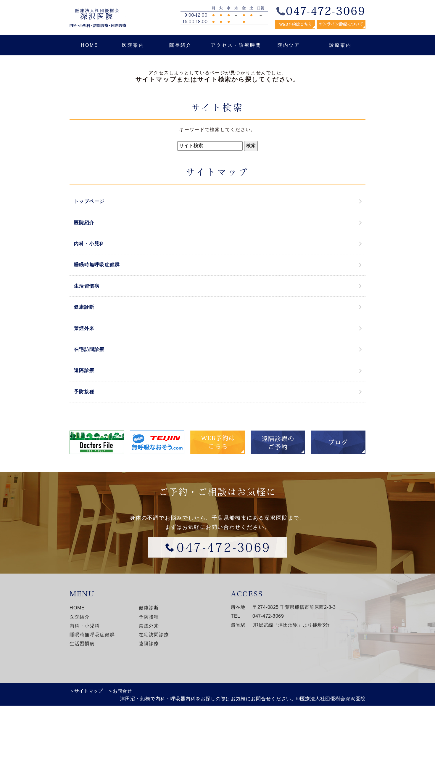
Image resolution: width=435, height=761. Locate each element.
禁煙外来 (84, 328)
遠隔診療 (84, 370)
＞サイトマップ (86, 690)
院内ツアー (292, 45)
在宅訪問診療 (89, 349)
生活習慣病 (86, 285)
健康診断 (84, 306)
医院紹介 (84, 222)
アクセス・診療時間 (236, 45)
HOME (90, 45)
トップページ (89, 201)
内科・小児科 (89, 243)
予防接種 (84, 391)
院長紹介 (180, 45)
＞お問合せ (120, 690)
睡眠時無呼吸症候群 (97, 264)
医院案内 (133, 45)
